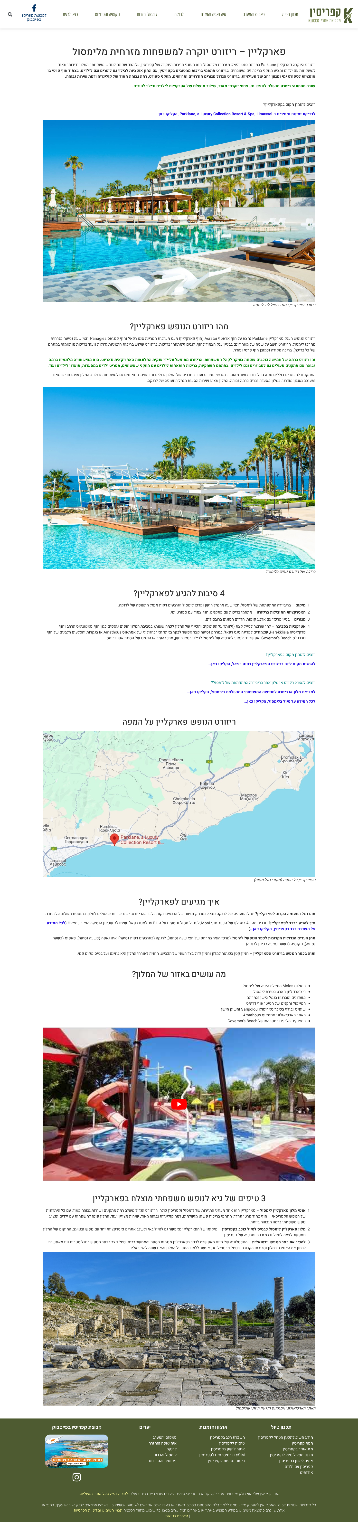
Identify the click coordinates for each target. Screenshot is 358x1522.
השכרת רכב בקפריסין (227, 1437)
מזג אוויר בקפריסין (298, 1449)
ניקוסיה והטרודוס (107, 14)
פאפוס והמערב (254, 14)
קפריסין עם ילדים (299, 1467)
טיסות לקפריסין (232, 1443)
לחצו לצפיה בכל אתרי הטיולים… (103, 1493)
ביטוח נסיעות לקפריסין (226, 1461)
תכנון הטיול (290, 14)
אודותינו (306, 1472)
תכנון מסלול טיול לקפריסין (291, 1455)
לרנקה (179, 14)
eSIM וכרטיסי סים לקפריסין (222, 1455)
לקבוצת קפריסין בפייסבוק (34, 17)
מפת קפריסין (302, 1443)
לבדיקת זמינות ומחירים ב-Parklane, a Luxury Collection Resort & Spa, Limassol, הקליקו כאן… (235, 114)
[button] (10, 14)
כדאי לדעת (70, 14)
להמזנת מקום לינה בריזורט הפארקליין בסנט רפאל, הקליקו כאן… (261, 664)
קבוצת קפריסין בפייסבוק (77, 1427)
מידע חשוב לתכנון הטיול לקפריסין (285, 1437)
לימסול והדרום (147, 14)
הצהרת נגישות (176, 1515)
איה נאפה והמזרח (213, 14)
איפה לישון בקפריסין (296, 1461)
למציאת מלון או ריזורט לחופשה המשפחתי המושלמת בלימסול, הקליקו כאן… (251, 692)
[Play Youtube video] (179, 1104)
